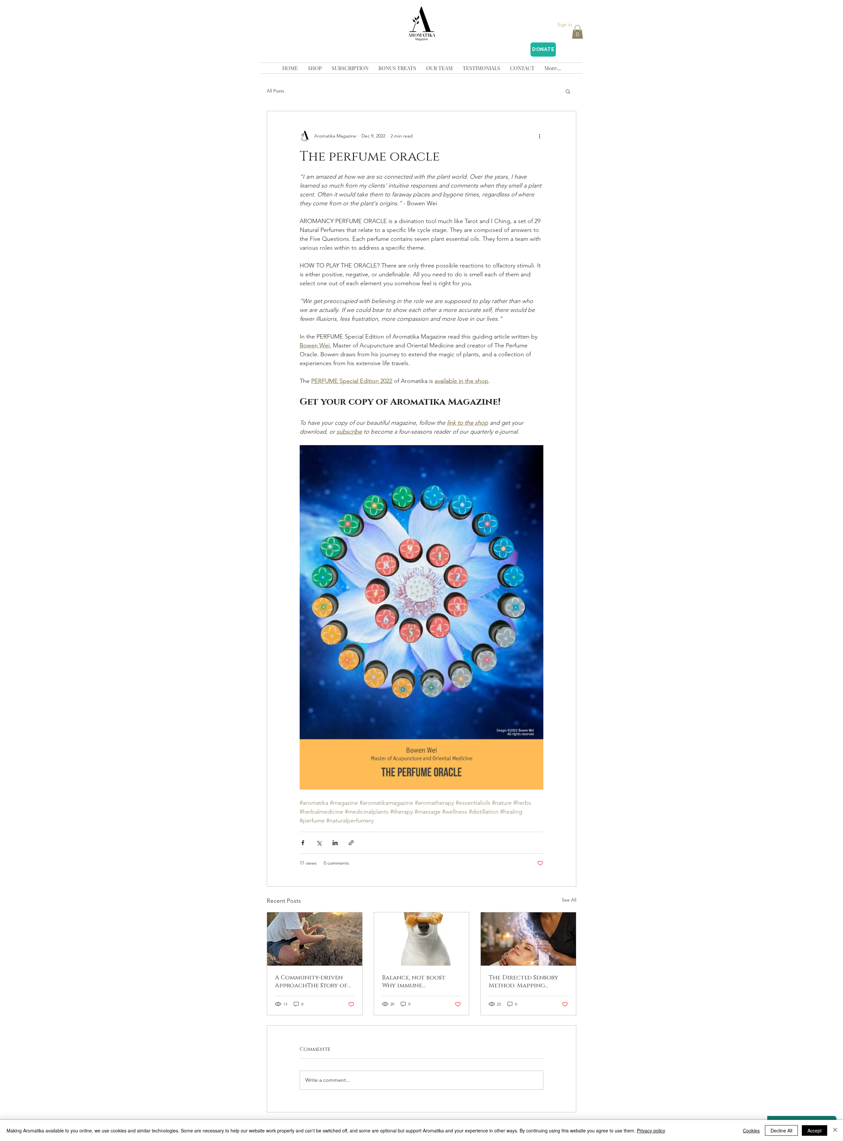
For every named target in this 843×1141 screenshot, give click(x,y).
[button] (577, 32)
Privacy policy (651, 1130)
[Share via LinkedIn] (335, 843)
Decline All (781, 1130)
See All (569, 900)
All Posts (275, 91)
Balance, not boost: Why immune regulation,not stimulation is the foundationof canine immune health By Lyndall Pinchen (418, 982)
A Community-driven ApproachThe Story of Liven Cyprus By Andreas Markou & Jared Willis (314, 982)
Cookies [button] (751, 1130)
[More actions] (539, 136)
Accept (814, 1130)
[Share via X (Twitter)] (319, 843)
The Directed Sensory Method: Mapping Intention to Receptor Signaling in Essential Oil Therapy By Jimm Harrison (526, 982)
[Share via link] (351, 843)
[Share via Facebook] (303, 843)
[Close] (835, 1130)
